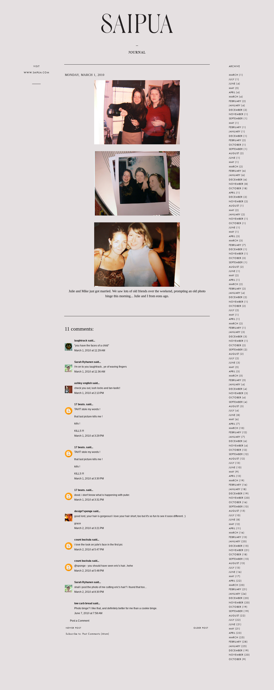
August (234, 153)
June (232, 83)
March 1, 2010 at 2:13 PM (89, 393)
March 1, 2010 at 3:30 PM (89, 478)
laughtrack (80, 340)
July (231, 79)
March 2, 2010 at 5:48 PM (89, 570)
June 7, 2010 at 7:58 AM (88, 613)
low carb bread (83, 603)
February (235, 101)
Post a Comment (79, 620)
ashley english (83, 383)
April (232, 92)
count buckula (82, 539)
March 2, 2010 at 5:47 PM (89, 549)
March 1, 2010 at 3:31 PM (89, 499)
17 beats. (79, 404)
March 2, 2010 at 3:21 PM (89, 528)
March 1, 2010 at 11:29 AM (89, 350)
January (234, 105)
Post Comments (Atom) (95, 633)
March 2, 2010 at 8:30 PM (89, 591)
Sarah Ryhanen (83, 362)
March (233, 75)
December (236, 110)
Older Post (201, 627)
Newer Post (73, 627)
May (231, 88)
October (235, 144)
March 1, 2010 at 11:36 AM (89, 371)
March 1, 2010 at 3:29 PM (89, 435)
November (236, 114)
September (236, 118)
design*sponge (83, 511)
